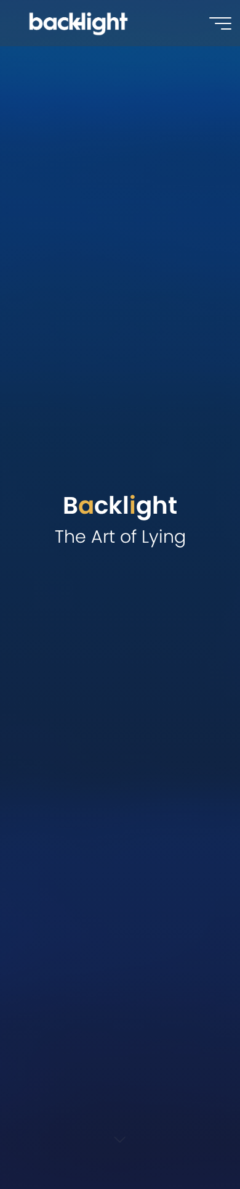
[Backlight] (78, 22)
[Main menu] (220, 23)
